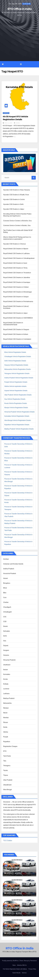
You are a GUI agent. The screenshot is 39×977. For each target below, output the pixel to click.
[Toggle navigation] (21, 64)
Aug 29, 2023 (10, 913)
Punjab (5, 737)
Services (24, 972)
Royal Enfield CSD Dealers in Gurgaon (16, 329)
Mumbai (6, 717)
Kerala (5, 679)
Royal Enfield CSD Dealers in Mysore (15, 248)
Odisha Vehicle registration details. (15, 386)
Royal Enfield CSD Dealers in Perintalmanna (18, 301)
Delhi (5, 636)
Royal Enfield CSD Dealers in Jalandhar (16, 277)
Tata (4, 761)
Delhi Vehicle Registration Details (15, 361)
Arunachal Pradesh (9, 573)
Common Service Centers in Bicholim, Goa (17, 220)
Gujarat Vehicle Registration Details (15, 390)
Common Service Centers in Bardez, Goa (16, 225)
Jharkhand (6, 664)
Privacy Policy (32, 969)
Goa (4, 640)
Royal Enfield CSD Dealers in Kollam (15, 334)
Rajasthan (6, 741)
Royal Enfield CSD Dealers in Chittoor (16, 287)
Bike (4, 592)
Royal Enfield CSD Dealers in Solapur (16, 296)
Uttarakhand (7, 785)
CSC (5, 616)
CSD (5, 621)
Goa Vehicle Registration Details (14, 399)
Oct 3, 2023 (10, 873)
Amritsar (6, 559)
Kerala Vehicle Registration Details (15, 403)
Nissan (5, 722)
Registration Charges (10, 746)
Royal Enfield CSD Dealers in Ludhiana (16, 253)
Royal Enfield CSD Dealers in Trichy (15, 268)
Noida (5, 727)
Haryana (6, 655)
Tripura (5, 775)
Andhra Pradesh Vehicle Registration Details (18, 378)
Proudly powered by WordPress (10, 960)
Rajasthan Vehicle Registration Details (16, 424)
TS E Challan (7, 840)
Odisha (5, 732)
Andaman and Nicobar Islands (13, 564)
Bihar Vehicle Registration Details (15, 352)
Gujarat (5, 645)
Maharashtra (7, 703)
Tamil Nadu (7, 756)
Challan (5, 602)
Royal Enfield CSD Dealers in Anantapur (16, 282)
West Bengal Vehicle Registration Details (17, 420)
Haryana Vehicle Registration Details (16, 365)
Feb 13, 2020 (8, 123)
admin (18, 123)
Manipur (6, 708)
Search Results (16, 972)
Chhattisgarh (7, 612)
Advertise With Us (22, 965)
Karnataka (6, 113)
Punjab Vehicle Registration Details (15, 382)
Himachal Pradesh (9, 660)
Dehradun (6, 631)
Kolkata (5, 684)
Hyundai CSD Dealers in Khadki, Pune (16, 194)
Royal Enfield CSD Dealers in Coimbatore (17, 339)
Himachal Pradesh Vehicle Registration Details (19, 412)
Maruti (5, 713)
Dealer (5, 626)
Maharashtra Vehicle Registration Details (17, 369)
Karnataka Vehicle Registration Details (16, 416)
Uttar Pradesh (7, 780)
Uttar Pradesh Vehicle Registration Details (17, 395)
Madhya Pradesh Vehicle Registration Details (19, 429)
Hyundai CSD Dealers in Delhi (13, 204)
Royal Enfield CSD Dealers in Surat (15, 263)
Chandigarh (7, 607)
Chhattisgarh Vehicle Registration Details (17, 356)
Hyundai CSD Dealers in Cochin (14, 199)
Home (14, 965)
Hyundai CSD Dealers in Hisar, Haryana (16, 190)
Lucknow (6, 689)
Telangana (6, 765)
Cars (4, 597)
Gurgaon (6, 650)
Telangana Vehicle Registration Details (16, 373)
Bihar (5, 588)
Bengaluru (6, 583)
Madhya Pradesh (9, 698)
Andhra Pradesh (8, 568)
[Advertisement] (19, 38)
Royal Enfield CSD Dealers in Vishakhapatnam (19, 258)
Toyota (5, 770)
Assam (5, 578)
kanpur (5, 669)
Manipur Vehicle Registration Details (16, 407)
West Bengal (7, 789)
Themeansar (33, 960)
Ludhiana (6, 693)
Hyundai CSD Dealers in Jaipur (13, 209)
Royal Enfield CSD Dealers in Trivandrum (17, 272)
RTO (4, 751)
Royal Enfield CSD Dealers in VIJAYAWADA (18, 318)
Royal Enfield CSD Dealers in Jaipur (15, 313)
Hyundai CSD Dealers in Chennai (14, 244)
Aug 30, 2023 (10, 893)
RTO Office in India (19, 9)
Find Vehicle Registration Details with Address (15, 969)
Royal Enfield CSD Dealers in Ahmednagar (17, 292)
